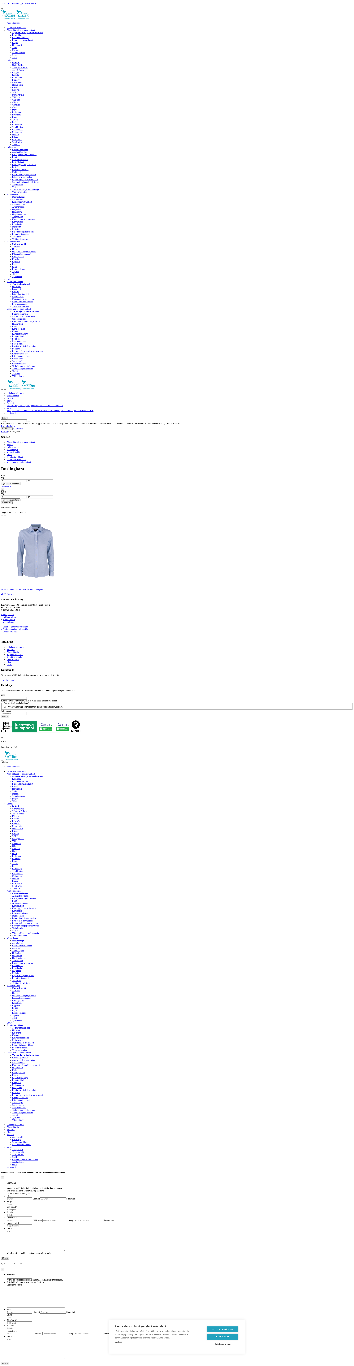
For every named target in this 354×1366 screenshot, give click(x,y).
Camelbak (16, 100)
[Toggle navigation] (2, 389)
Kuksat (15, 331)
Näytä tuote (6, 503)
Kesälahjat (16, 35)
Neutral (15, 134)
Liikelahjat (23, 405)
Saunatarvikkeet (19, 361)
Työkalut (16, 373)
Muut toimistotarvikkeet (22, 301)
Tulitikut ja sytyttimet (21, 239)
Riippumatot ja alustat (21, 356)
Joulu (14, 47)
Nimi (9, 1196)
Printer (15, 137)
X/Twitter (11, 1274)
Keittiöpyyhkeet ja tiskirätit (24, 164)
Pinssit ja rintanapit (20, 234)
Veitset (15, 187)
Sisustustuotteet (19, 363)
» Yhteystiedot (7, 614)
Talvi (14, 57)
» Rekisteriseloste (8, 617)
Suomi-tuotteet (18, 52)
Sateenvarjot (17, 359)
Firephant (16, 115)
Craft (14, 107)
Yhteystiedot (12, 410)
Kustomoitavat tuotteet (22, 202)
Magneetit (16, 227)
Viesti (9, 1228)
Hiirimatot (16, 286)
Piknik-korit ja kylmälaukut (24, 346)
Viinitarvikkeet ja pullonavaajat (25, 189)
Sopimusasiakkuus (36, 405)
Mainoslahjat (12, 194)
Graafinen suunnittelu (53, 405)
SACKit (15, 90)
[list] (5, 515)
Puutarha (16, 349)
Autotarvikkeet (18, 204)
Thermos (16, 144)
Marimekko (17, 82)
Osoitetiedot (12, 1217)
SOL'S (15, 92)
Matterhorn (17, 132)
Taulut (15, 371)
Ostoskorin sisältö (14, 1285)
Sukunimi (70, 1199)
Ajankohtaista (13, 395)
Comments (11, 1183)
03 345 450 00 (7, 3)
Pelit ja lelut (17, 344)
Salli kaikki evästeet (222, 1329)
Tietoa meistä (23, 410)
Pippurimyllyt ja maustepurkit (25, 179)
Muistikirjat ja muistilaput (23, 299)
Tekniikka (16, 237)
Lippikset (16, 261)
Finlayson (16, 112)
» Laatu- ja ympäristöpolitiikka (14, 627)
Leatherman (17, 129)
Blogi (9, 400)
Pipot (14, 266)
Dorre (14, 110)
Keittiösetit (17, 167)
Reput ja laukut (18, 269)
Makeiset (16, 229)
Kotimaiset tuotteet (20, 37)
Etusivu (4, 431)
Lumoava (16, 80)
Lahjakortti (11, 413)
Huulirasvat (17, 212)
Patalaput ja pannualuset (22, 177)
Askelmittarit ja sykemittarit (24, 316)
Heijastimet (17, 209)
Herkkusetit (17, 45)
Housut (15, 249)
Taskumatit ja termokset (22, 368)
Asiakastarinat (82, 410)
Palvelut (10, 403)
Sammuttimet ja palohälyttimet (25, 182)
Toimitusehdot (9, 619)
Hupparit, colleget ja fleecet (24, 251)
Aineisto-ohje (12, 405)
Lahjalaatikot (18, 224)
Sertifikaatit (46, 410)
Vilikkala (16, 97)
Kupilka (15, 75)
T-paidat (15, 271)
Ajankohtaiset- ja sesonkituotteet (21, 30)
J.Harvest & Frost (20, 67)
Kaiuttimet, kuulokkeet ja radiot (26, 321)
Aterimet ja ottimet (20, 152)
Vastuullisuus (35, 410)
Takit (14, 274)
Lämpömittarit (18, 336)
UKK (90, 410)
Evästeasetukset (223, 1344)
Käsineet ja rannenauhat (22, 254)
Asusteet (16, 246)
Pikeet (15, 264)
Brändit (10, 60)
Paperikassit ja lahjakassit (23, 232)
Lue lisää (118, 1342)
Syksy (15, 55)
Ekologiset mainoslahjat (22, 40)
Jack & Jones (18, 70)
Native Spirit (17, 85)
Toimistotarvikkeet (15, 281)
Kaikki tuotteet (13, 23)
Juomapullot (17, 217)
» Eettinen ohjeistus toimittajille (14, 629)
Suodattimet (6, 486)
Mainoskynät (18, 296)
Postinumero (109, 1220)
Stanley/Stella (18, 95)
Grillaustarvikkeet (20, 159)
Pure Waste (17, 139)
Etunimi (36, 1199)
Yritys (9, 408)
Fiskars (15, 117)
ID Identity (17, 125)
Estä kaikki (222, 1337)
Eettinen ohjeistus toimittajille (63, 410)
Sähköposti (6, 711)
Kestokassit (17, 259)
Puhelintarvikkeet (19, 304)
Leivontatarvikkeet (20, 169)
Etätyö (15, 42)
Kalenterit (16, 289)
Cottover (16, 105)
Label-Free (17, 77)
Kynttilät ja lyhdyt (20, 334)
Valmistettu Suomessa (16, 27)
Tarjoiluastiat (17, 184)
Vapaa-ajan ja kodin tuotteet (19, 309)
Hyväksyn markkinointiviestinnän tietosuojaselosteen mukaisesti (35, 707)
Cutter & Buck (18, 65)
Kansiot (15, 291)
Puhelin (10, 1212)
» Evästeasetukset (8, 632)
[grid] (2, 515)
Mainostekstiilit (13, 242)
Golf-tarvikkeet (18, 319)
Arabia (15, 120)
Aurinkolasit (17, 199)
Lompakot (16, 339)
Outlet (9, 279)
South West (17, 142)
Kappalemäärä (13, 1223)
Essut (14, 157)
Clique (15, 102)
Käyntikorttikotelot (20, 294)
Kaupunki (73, 1220)
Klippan (15, 72)
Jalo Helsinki (18, 127)
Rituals (15, 87)
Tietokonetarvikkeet (20, 306)
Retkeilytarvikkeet (20, 354)
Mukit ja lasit (18, 172)
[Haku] (28, 421)
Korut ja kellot (18, 329)
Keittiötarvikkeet (14, 147)
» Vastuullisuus (7, 622)
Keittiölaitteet (18, 162)
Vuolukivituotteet (19, 192)
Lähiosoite (37, 1220)
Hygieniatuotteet (19, 214)
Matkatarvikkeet (19, 341)
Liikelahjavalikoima (15, 393)
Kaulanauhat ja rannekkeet (23, 219)
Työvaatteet (17, 276)
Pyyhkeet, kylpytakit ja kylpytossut (27, 351)
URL (3, 695)
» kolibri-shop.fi (8, 680)
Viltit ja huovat (18, 376)
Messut (15, 50)
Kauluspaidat (18, 256)
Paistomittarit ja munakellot (24, 174)
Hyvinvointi (17, 324)
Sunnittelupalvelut (14, 657)
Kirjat (14, 326)
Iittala (14, 122)
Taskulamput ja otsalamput (23, 366)
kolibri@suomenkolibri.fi (25, 3)
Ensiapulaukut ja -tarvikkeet (24, 154)
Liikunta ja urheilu (20, 314)
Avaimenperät (18, 207)
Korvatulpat (17, 222)
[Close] (2, 737)
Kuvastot (11, 398)
